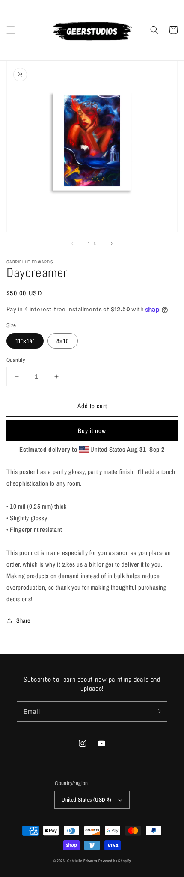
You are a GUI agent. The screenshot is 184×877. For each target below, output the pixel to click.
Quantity (15, 360)
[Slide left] (73, 243)
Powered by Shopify (114, 860)
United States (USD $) (86, 799)
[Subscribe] (157, 711)
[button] (10, 30)
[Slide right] (110, 243)
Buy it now (92, 430)
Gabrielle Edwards (82, 860)
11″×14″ (25, 341)
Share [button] (23, 620)
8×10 (62, 341)
